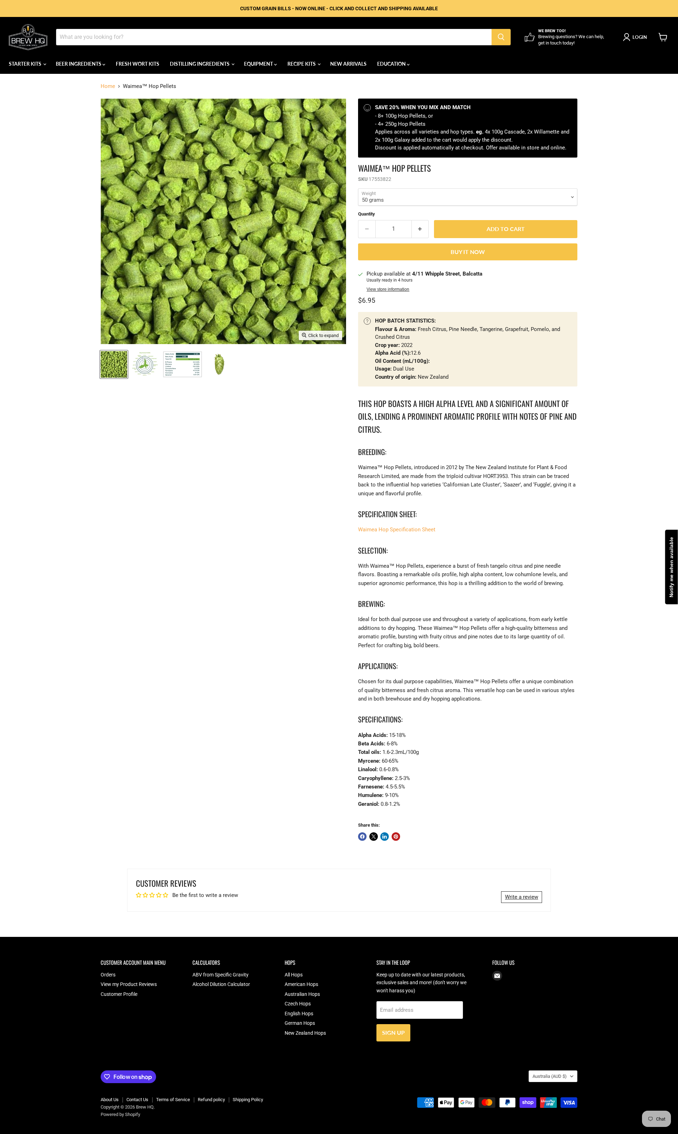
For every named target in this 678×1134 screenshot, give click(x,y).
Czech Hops (298, 1003)
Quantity (366, 214)
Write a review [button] (521, 897)
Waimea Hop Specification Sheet (396, 529)
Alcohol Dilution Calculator (221, 984)
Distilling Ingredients (200, 64)
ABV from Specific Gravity (220, 975)
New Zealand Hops (305, 1033)
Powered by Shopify (120, 1114)
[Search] (501, 37)
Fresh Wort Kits (137, 64)
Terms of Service (173, 1099)
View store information (388, 289)
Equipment (259, 64)
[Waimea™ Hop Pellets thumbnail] (145, 364)
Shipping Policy (248, 1099)
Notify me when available (671, 567)
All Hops (294, 975)
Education (392, 64)
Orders (108, 975)
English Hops (299, 1013)
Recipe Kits (302, 64)
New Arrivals (348, 64)
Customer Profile (119, 994)
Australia (550, 1076)
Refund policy (211, 1099)
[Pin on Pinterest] (396, 836)
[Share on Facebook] (362, 836)
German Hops (300, 1023)
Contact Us (137, 1099)
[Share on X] (373, 836)
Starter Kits (25, 64)
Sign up (393, 1032)
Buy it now (468, 251)
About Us (110, 1099)
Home (108, 86)
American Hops (301, 984)
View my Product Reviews (129, 984)
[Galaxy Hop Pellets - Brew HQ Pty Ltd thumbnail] (114, 364)
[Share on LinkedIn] (384, 836)
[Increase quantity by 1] (420, 229)
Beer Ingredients (79, 64)
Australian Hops (302, 994)
